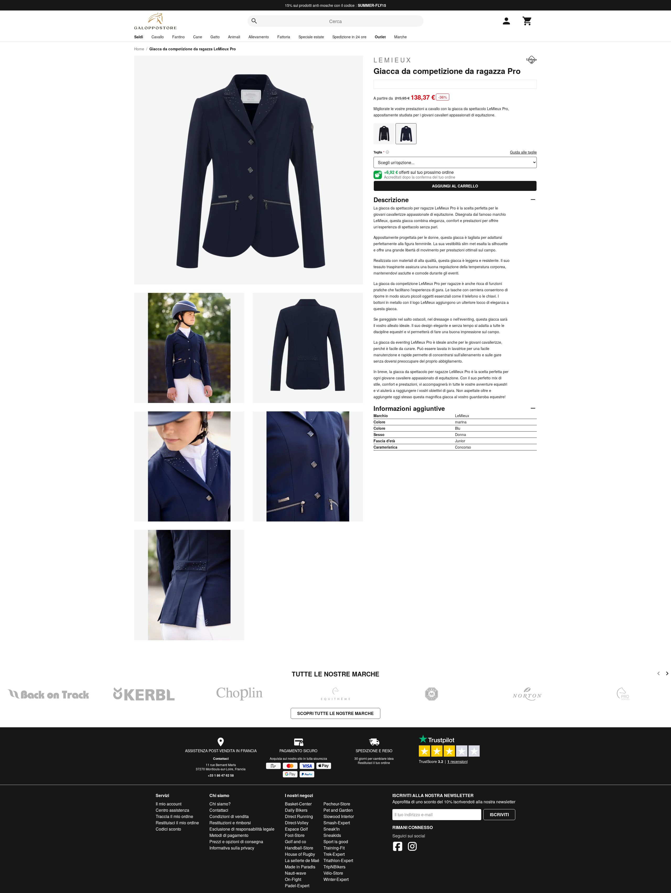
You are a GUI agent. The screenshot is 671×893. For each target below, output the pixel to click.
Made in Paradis (300, 867)
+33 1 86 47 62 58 (221, 775)
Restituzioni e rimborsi (230, 823)
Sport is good (335, 841)
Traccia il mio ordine (174, 816)
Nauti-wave (295, 873)
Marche (400, 36)
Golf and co (295, 841)
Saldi (138, 36)
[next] (667, 674)
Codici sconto (168, 829)
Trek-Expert (334, 854)
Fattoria (283, 36)
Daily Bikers (296, 810)
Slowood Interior (338, 816)
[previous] (658, 674)
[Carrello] (527, 21)
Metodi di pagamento (228, 835)
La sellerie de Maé (302, 860)
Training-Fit (334, 848)
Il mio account (168, 804)
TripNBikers (334, 867)
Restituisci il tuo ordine (374, 762)
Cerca (335, 21)
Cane (197, 36)
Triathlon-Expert (338, 860)
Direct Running (299, 816)
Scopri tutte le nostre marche (335, 713)
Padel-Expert (297, 886)
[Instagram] (412, 847)
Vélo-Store (333, 873)
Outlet (380, 36)
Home (139, 48)
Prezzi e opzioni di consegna (236, 841)
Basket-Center (298, 804)
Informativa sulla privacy (231, 848)
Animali (234, 36)
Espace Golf (296, 829)
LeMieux (393, 60)
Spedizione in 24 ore (349, 36)
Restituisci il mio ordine (177, 823)
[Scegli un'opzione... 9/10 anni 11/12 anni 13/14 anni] (455, 162)
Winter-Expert (336, 879)
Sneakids (332, 835)
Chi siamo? (220, 804)
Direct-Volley (297, 823)
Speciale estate (311, 36)
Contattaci (221, 758)
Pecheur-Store (336, 804)
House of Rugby (300, 854)
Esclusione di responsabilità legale (241, 829)
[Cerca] (254, 21)
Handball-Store (299, 848)
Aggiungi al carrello (455, 186)
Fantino (178, 36)
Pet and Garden (338, 810)
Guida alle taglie (523, 152)
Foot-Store (295, 835)
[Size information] (387, 152)
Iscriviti (499, 814)
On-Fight (293, 879)
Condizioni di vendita (229, 816)
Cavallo (157, 36)
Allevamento (258, 36)
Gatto (215, 36)
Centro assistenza (172, 810)
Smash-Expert (336, 823)
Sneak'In (331, 829)
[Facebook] (397, 847)
